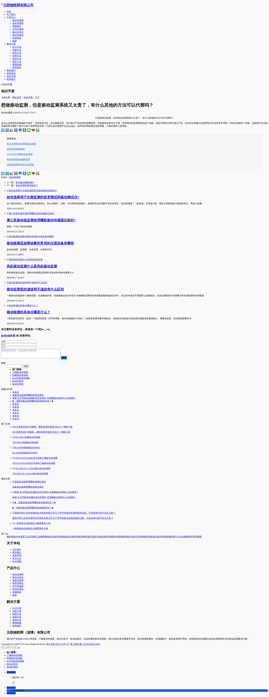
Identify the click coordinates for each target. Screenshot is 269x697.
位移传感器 (75, 536)
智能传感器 (146, 536)
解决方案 (11, 44)
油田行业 (16, 55)
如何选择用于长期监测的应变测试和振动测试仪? (43, 197)
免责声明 (16, 555)
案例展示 (11, 70)
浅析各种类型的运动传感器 (20, 164)
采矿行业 (16, 61)
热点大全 (16, 558)
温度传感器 (18, 23)
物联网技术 (126, 536)
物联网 (10, 536)
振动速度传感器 (160, 536)
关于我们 (11, 14)
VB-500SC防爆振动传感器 (20, 154)
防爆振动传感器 (20, 375)
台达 (181, 536)
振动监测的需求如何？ (27, 185)
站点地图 (16, 561)
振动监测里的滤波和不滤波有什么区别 (35, 289)
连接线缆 (16, 38)
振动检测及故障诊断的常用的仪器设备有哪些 (40, 243)
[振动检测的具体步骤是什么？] (22, 305)
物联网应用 (189, 536)
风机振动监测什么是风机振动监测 (32, 266)
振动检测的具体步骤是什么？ (28, 312)
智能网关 (16, 26)
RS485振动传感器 (21, 378)
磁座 (14, 41)
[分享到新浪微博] (11, 130)
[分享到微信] (29, 130)
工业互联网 (30, 536)
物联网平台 (173, 536)
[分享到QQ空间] (7, 130)
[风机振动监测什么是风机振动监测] (25, 259)
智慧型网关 (18, 583)
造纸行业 (16, 58)
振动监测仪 (18, 35)
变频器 (198, 536)
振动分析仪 (18, 32)
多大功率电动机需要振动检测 (21, 144)
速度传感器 (108, 536)
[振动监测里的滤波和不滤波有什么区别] (27, 282)
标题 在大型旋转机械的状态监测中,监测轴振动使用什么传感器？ (44, 398)
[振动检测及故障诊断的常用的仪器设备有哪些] (30, 236)
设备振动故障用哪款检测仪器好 (28, 395)
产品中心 (11, 17)
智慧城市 (16, 67)
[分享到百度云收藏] (33, 130)
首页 (9, 11)
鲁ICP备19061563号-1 (57, 644)
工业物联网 (41, 536)
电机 (49, 536)
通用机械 (16, 64)
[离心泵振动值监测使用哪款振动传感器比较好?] (31, 213)
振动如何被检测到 (16, 149)
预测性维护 (86, 536)
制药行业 (16, 53)
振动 (67, 536)
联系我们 (11, 79)
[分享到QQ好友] (20, 130)
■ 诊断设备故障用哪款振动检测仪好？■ (32, 401)
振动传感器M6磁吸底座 (18, 159)
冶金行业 (16, 50)
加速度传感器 (58, 536)
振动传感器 (18, 20)
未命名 (15, 392)
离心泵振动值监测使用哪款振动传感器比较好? (41, 220)
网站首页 (16, 97)
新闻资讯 (11, 73)
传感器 (117, 536)
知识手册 (11, 76)
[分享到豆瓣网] (37, 130)
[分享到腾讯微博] (16, 130)
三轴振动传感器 (20, 372)
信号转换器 (18, 29)
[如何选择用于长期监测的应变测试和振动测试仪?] (32, 190)
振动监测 (5, 123)
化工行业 (16, 47)
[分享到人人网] (24, 130)
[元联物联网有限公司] (17, 5)
